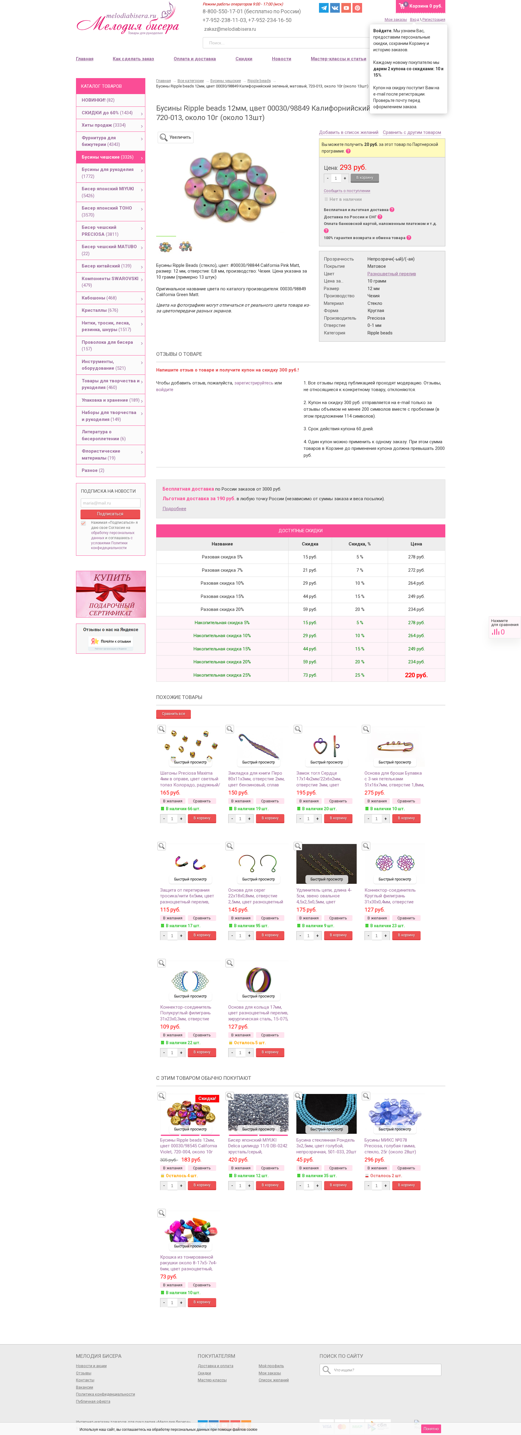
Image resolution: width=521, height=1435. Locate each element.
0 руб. (425, 6)
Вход (414, 19)
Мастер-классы (212, 1380)
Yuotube (346, 8)
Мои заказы (396, 19)
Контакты (85, 1380)
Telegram (324, 8)
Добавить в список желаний (348, 132)
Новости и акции (91, 1366)
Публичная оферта (93, 1401)
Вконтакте (335, 8)
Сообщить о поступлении (347, 190)
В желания (172, 801)
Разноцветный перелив (392, 274)
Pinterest (357, 8)
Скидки (243, 59)
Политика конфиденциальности (105, 1394)
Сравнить (505, 627)
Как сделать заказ (133, 59)
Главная (84, 59)
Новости (281, 59)
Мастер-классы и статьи (338, 59)
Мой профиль (271, 1366)
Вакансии (84, 1387)
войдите (164, 389)
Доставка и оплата (215, 1366)
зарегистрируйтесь (253, 383)
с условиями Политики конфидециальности (112, 543)
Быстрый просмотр (190, 762)
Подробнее (174, 508)
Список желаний (274, 1380)
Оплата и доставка (195, 59)
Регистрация (433, 19)
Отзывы (83, 1373)
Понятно (431, 1429)
